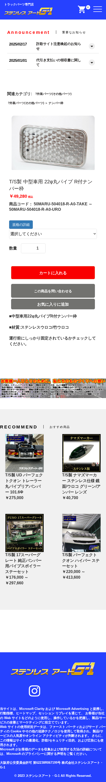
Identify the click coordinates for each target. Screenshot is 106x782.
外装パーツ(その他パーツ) (54, 94)
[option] (53, 143)
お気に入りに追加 (53, 304)
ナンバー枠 (56, 103)
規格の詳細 (21, 225)
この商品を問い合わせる (53, 291)
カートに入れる (53, 273)
